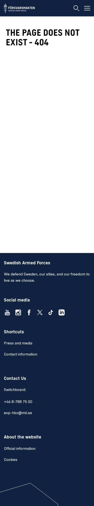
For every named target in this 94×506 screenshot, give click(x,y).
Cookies (10, 460)
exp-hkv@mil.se (18, 413)
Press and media (18, 343)
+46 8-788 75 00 (18, 402)
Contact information (20, 354)
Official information (19, 449)
